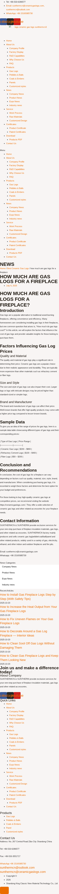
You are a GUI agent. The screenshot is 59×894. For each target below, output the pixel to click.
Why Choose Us (16, 59)
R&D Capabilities (17, 56)
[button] (29, 150)
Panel (8, 828)
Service (9, 109)
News (8, 90)
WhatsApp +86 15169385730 (13, 863)
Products (10, 67)
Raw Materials (15, 117)
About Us (10, 44)
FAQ (11, 63)
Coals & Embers (16, 78)
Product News (15, 98)
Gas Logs (13, 71)
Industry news (15, 105)
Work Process (15, 113)
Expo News (14, 101)
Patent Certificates (17, 132)
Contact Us (11, 143)
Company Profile (16, 48)
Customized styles (17, 86)
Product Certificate (17, 128)
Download (10, 136)
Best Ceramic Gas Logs (18, 268)
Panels (12, 82)
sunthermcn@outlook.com (17, 867)
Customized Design (18, 120)
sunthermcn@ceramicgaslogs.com (23, 872)
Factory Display (16, 52)
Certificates (11, 124)
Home (9, 40)
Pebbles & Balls (16, 75)
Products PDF (15, 139)
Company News (16, 94)
